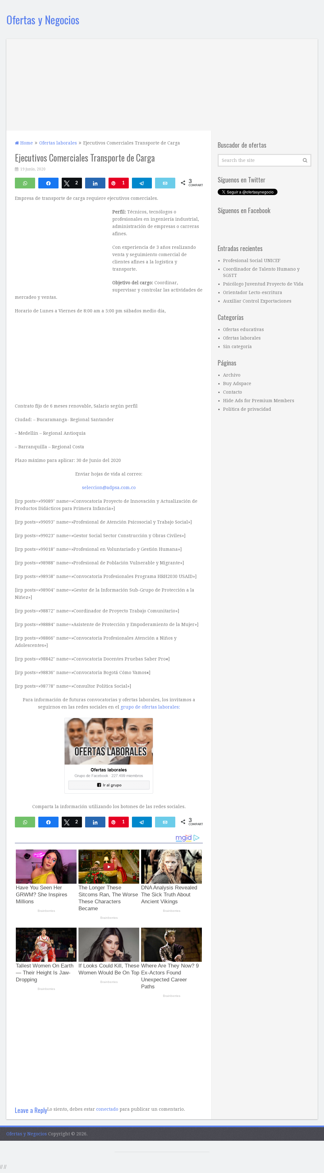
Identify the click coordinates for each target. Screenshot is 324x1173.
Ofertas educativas (243, 329)
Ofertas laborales (242, 338)
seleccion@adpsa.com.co (109, 487)
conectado (107, 1109)
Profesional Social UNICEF (251, 260)
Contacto (232, 392)
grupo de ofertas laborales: (150, 706)
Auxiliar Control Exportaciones (257, 301)
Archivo (231, 375)
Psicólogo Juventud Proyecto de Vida (263, 283)
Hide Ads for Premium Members (258, 400)
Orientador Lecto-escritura (252, 292)
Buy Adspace (237, 383)
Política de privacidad (247, 409)
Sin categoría (237, 346)
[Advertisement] (162, 83)
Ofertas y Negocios (42, 19)
